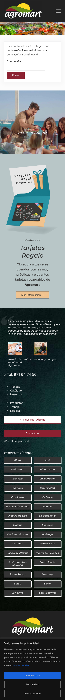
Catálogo (16, 390)
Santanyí (47, 574)
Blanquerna (47, 469)
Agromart (32, 285)
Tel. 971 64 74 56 (21, 374)
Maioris (17, 525)
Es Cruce (47, 497)
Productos (16, 403)
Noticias (15, 410)
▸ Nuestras (32, 419)
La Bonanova (47, 515)
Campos (17, 488)
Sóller (47, 583)
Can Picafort (47, 488)
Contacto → (32, 433)
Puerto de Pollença (47, 553)
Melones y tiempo (45, 359)
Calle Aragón (48, 478)
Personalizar (32, 684)
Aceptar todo (32, 675)
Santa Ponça (18, 574)
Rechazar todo (32, 693)
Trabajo (15, 407)
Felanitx (47, 506)
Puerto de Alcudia (17, 553)
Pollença (47, 534)
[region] (32, 669)
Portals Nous (47, 543)
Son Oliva (17, 592)
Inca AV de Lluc (17, 515)
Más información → (32, 294)
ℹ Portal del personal (16, 441)
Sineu (17, 583)
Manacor (47, 525)
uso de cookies (21, 665)
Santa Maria (47, 562)
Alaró (17, 460)
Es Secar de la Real (17, 506)
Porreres (17, 543)
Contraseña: (14, 61)
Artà (47, 460)
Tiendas (15, 386)
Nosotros (16, 394)
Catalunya (17, 497)
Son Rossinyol (47, 592)
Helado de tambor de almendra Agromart (19, 362)
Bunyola (17, 478)
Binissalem (17, 469)
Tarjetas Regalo (32, 251)
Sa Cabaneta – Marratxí (17, 563)
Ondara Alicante (17, 534)
